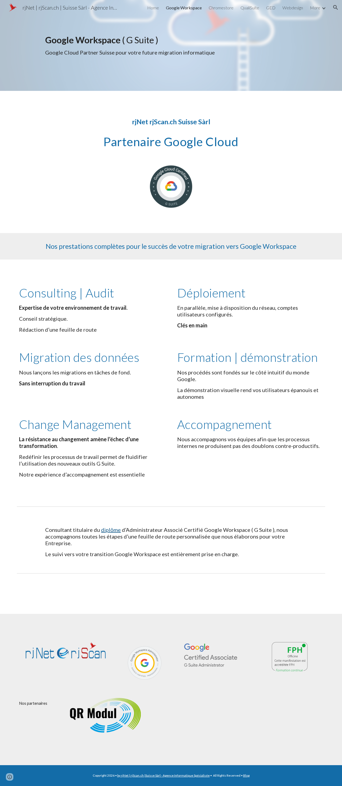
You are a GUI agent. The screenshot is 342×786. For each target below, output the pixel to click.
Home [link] (153, 7)
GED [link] (270, 7)
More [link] (315, 7)
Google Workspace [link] (184, 7)
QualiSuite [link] (249, 7)
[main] (184, 45)
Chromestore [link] (221, 7)
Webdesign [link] (292, 7)
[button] (335, 7)
